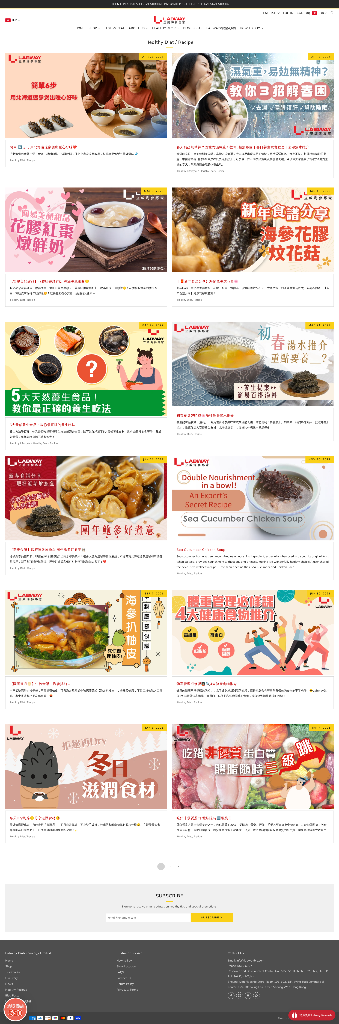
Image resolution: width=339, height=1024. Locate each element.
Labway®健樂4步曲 (221, 28)
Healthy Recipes (165, 28)
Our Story (11, 978)
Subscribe (210, 917)
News (9, 984)
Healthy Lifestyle (187, 170)
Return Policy (125, 984)
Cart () (303, 13)
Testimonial (114, 28)
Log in (288, 13)
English (269, 13)
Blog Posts (193, 28)
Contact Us (124, 978)
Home (80, 28)
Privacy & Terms (127, 989)
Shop (92, 28)
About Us (137, 28)
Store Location (126, 966)
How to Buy (250, 28)
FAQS (120, 972)
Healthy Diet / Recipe (22, 160)
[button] (15, 1009)
